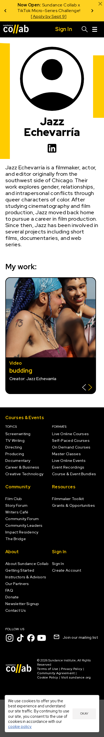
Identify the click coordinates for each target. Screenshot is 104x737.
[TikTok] (20, 638)
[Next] (92, 10)
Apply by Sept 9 (49, 16)
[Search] (85, 29)
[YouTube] (41, 638)
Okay (84, 713)
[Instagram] (9, 638)
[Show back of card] (87, 388)
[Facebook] (31, 638)
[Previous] (5, 10)
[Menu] (94, 29)
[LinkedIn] (52, 148)
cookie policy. (20, 726)
